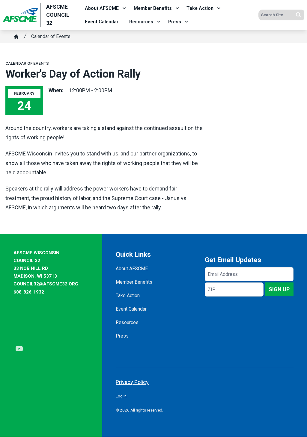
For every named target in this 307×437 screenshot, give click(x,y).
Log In (121, 396)
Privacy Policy (132, 382)
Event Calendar (101, 22)
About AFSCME (102, 8)
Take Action (199, 8)
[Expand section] (124, 8)
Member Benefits (153, 8)
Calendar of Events (50, 36)
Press (174, 22)
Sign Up (279, 289)
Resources (141, 22)
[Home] (16, 36)
